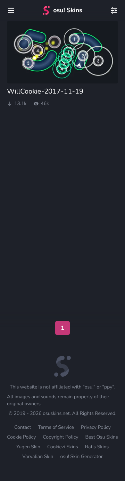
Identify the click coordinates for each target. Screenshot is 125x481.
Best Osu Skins (101, 437)
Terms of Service (56, 427)
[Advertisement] (62, 135)
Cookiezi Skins (62, 446)
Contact (22, 427)
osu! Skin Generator (81, 456)
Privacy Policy (96, 427)
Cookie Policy (21, 437)
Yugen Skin (28, 446)
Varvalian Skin (37, 456)
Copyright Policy (60, 437)
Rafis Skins (97, 446)
